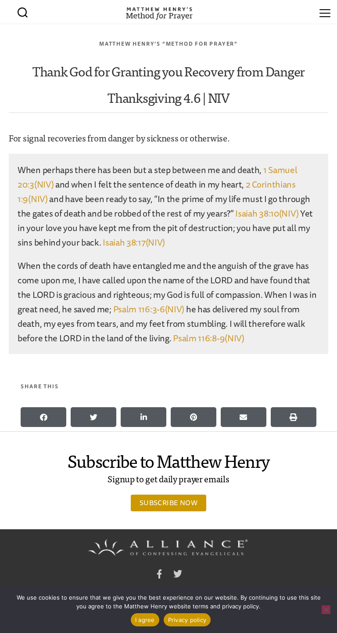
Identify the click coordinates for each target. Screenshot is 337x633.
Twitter (177, 575)
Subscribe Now (168, 502)
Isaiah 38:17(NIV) (134, 242)
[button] (43, 417)
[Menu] (325, 12)
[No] (326, 609)
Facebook (159, 575)
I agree (145, 619)
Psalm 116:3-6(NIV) (149, 309)
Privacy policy (187, 619)
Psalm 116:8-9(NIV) (208, 338)
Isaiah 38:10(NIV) (266, 213)
